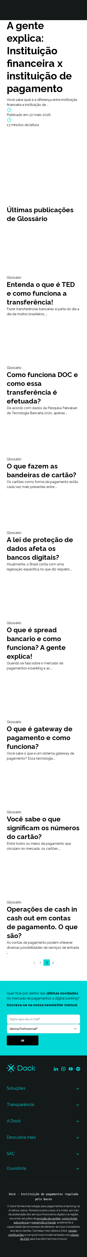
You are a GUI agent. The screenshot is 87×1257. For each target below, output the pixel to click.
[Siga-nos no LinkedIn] (56, 1069)
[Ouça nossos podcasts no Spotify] (78, 1069)
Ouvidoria (16, 1168)
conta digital (69, 1218)
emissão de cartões (49, 1218)
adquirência (21, 1222)
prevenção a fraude (43, 1222)
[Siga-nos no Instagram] (63, 1069)
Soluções (16, 1088)
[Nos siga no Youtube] (71, 1069)
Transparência (20, 1104)
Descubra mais (21, 1137)
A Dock (14, 1120)
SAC (11, 1153)
